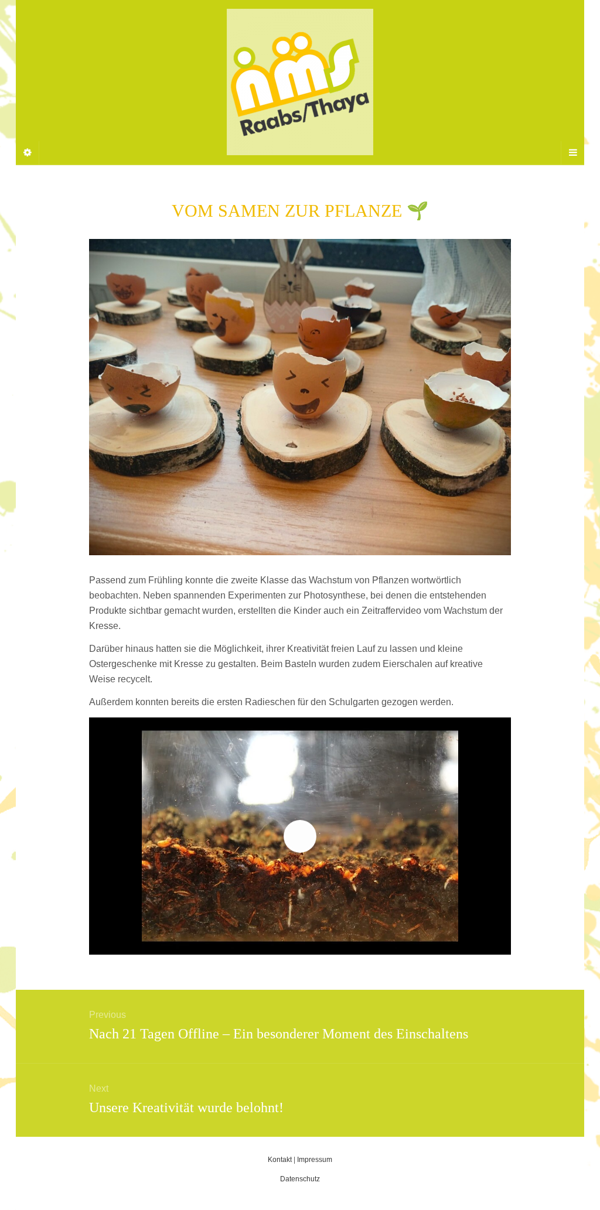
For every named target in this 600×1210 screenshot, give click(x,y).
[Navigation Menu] (572, 153)
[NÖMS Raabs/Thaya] (300, 82)
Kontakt (280, 1160)
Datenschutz (300, 1179)
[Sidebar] (27, 153)
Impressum (314, 1160)
